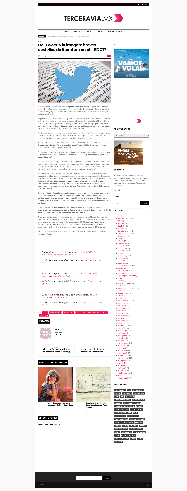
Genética (118, 426)
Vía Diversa (122, 313)
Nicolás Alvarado (80, 312)
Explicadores (122, 251)
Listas (120, 261)
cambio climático (138, 400)
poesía (117, 435)
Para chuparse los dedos (127, 276)
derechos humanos (121, 419)
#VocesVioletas (138, 390)
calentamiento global (122, 400)
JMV (42, 56)
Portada (121, 281)
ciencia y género (120, 413)
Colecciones (122, 236)
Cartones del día (129, 403)
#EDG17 (90, 252)
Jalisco (125, 426)
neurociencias (126, 432)
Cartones (118, 403)
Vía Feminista (122, 323)
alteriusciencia (139, 393)
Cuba (120, 238)
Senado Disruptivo (124, 283)
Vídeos (120, 375)
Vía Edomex (122, 318)
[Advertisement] (131, 101)
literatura (133, 426)
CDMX (139, 403)
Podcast (121, 278)
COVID (135, 413)
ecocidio (133, 419)
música (117, 432)
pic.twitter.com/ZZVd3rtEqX (57, 297)
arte (122, 396)
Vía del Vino (122, 311)
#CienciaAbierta (120, 390)
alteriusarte (127, 393)
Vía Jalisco (121, 338)
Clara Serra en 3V (124, 231)
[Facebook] (138, 4)
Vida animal (119, 442)
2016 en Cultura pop (125, 218)
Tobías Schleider (44, 315)
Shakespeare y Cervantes (127, 288)
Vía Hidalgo (122, 333)
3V (119, 221)
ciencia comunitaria (121, 409)
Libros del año (123, 258)
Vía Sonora (122, 365)
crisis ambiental (120, 416)
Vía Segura (122, 360)
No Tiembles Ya (123, 273)
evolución (118, 422)
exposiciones (128, 422)
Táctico (120, 296)
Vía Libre (121, 341)
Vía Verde (121, 368)
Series (120, 286)
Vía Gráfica (122, 328)
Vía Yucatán (122, 370)
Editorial (121, 241)
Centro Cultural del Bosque (124, 406)
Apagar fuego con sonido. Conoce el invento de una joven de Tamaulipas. (67, 36)
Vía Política (122, 353)
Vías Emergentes (124, 373)
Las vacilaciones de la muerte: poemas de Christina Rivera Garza (60, 404)
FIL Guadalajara (123, 256)
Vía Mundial (122, 345)
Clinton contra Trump (126, 233)
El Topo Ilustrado (68, 312)
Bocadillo (121, 228)
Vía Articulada (123, 303)
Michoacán (122, 268)
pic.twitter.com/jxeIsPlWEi (56, 276)
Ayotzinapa (130, 396)
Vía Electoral (122, 321)
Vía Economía (123, 316)
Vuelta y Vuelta (123, 378)
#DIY (129, 390)
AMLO (116, 396)
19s (119, 216)
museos (132, 429)
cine (129, 413)
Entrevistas (122, 243)
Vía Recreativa (123, 358)
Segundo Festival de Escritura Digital (97, 312)
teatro (133, 438)
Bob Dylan (121, 226)
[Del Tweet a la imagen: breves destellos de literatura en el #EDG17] (74, 82)
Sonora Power (123, 291)
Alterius (117, 393)
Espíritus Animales (124, 248)
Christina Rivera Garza (55, 312)
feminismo (138, 422)
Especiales (121, 246)
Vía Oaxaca (122, 348)
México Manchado (124, 266)
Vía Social (121, 363)
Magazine (121, 263)
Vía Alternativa (123, 301)
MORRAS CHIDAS (124, 271)
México (139, 429)
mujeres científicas (121, 429)
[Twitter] (142, 4)
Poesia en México (139, 432)
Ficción (120, 253)
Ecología (141, 419)
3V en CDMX (122, 223)
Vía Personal (122, 350)
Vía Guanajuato (123, 330)
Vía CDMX (121, 306)
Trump (140, 438)
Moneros (143, 426)
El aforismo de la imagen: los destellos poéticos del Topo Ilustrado (96, 405)
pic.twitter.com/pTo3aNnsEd (57, 254)
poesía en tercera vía (128, 435)
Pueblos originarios (121, 438)
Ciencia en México (136, 409)
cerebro (139, 406)
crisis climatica (133, 416)
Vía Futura (121, 326)
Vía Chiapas (122, 308)
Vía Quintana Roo (124, 355)
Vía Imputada (122, 336)
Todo (39, 41)
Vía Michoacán (123, 343)
